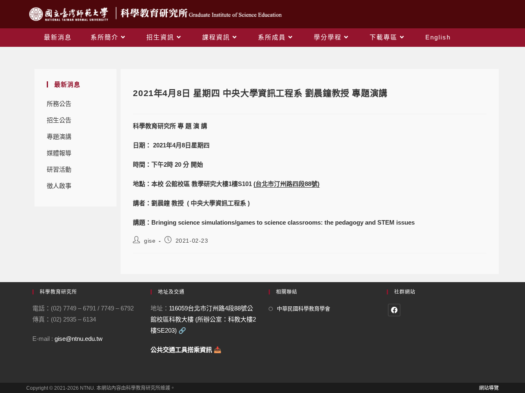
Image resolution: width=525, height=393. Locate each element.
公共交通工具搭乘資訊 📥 (186, 349)
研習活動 (59, 169)
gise (149, 240)
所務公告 (59, 103)
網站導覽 (489, 388)
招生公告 (59, 120)
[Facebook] (394, 310)
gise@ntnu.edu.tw (79, 338)
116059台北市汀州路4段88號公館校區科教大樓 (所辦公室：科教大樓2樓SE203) (203, 319)
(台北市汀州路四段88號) (286, 183)
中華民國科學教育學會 (303, 309)
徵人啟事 (59, 185)
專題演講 (59, 136)
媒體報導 (59, 152)
